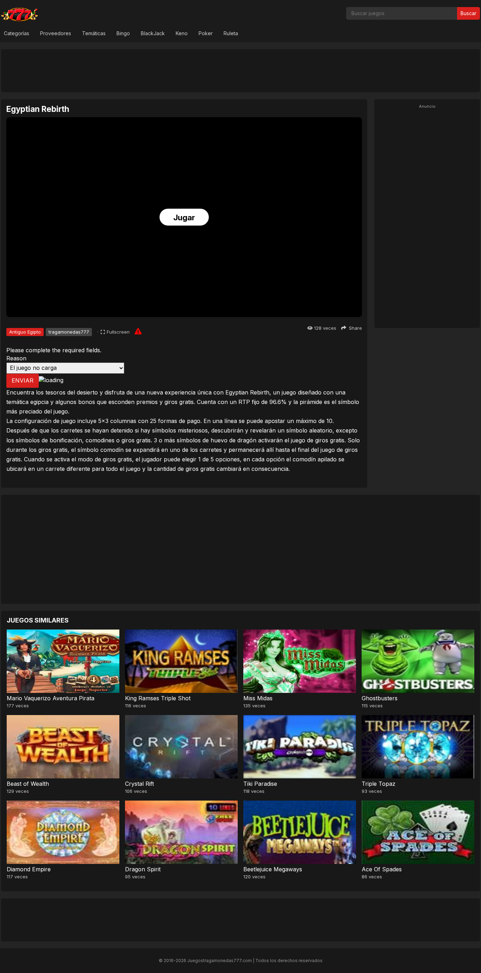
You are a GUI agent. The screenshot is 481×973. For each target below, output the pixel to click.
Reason (16, 358)
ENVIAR (22, 380)
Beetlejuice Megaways (272, 869)
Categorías (16, 33)
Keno (182, 33)
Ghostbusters (380, 698)
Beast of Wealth (28, 783)
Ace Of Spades (382, 869)
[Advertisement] (240, 70)
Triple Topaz (378, 783)
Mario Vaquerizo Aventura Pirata (50, 698)
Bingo (123, 33)
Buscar (468, 13)
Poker (206, 33)
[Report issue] (138, 331)
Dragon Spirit (143, 869)
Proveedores (55, 33)
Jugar (184, 217)
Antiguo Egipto (25, 332)
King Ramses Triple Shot (157, 698)
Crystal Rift (139, 783)
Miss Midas (258, 698)
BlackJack (153, 33)
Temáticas (94, 33)
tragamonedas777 (69, 332)
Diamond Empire (29, 869)
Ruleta (231, 33)
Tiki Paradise (260, 783)
